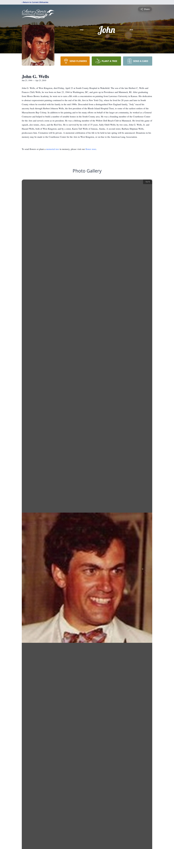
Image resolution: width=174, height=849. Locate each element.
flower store (90, 149)
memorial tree (52, 149)
